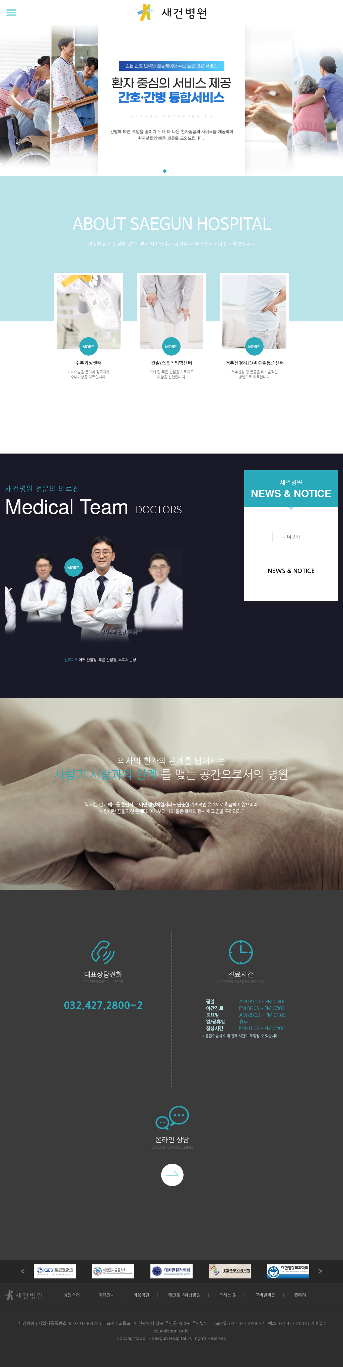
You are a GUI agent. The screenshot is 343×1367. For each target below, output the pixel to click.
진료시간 (241, 974)
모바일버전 (265, 1295)
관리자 (300, 1295)
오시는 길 (227, 1295)
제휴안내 (106, 1295)
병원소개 (72, 1295)
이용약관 (141, 1295)
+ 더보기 (291, 537)
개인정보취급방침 (184, 1295)
